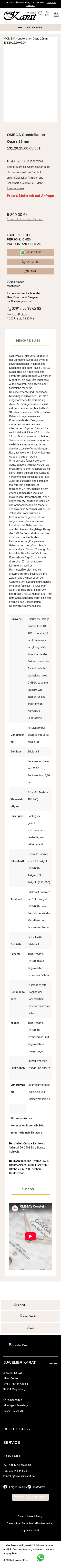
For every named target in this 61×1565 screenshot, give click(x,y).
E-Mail (32, 271)
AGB (37, 1530)
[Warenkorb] (56, 14)
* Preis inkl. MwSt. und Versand (25, 219)
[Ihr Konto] (47, 14)
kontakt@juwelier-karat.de (19, 1476)
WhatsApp (33, 252)
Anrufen (32, 261)
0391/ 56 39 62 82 (26, 308)
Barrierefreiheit (45, 1523)
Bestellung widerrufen (30, 1497)
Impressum (28, 1530)
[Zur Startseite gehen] (11, 16)
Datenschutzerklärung (30, 1516)
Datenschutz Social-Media (21, 1523)
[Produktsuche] (40, 14)
